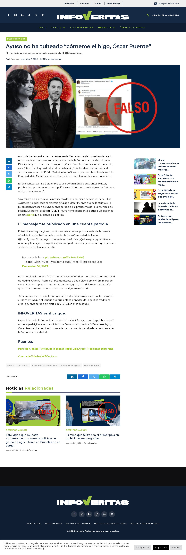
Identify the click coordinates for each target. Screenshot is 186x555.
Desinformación (16, 39)
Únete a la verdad (132, 27)
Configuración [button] (143, 547)
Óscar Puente (91, 365)
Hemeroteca (106, 27)
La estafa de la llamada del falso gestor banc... (168, 206)
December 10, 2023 (35, 266)
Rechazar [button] (176, 547)
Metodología (53, 523)
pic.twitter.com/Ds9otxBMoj (64, 257)
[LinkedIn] (9, 161)
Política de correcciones (110, 523)
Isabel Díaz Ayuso (71, 365)
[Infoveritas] (93, 15)
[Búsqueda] (148, 15)
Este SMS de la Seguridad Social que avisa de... (168, 193)
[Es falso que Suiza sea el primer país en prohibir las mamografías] (93, 411)
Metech (79, 531)
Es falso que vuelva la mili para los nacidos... (168, 219)
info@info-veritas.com (169, 3)
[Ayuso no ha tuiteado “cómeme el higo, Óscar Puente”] (93, 106)
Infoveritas (14, 59)
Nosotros (58, 27)
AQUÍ (43, 548)
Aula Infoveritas (81, 27)
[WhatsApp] (9, 180)
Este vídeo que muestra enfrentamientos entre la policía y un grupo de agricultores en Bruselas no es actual (33, 440)
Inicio (42, 27)
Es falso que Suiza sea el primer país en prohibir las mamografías (92, 436)
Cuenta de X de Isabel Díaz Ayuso (38, 356)
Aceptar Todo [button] (160, 547)
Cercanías (23, 365)
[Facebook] (9, 167)
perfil (30, 215)
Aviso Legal (33, 523)
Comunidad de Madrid (44, 365)
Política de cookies (78, 523)
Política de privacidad (145, 523)
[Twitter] (9, 174)
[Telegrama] (9, 187)
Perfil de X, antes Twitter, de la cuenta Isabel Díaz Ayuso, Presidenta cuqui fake (65, 348)
